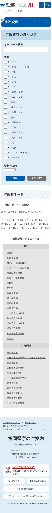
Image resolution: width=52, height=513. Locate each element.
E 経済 (12, 82)
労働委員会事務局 (15, 323)
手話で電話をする (23, 467)
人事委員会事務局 (15, 313)
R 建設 (12, 147)
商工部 (10, 288)
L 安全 (12, 117)
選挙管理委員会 (14, 328)
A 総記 (12, 62)
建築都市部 (12, 303)
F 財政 (12, 87)
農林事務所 (12, 383)
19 (16, 228)
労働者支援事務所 (15, 368)
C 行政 (12, 72)
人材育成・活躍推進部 (18, 268)
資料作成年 (11, 165)
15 (40, 224)
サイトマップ (30, 423)
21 (29, 228)
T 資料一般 (14, 157)
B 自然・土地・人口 (18, 67)
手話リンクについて (31, 471)
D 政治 (12, 77)
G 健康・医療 (15, 92)
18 (10, 228)
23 (42, 228)
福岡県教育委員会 (15, 333)
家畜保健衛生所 (14, 388)
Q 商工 (12, 142)
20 (23, 228)
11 (15, 224)
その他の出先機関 (15, 403)
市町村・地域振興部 (17, 263)
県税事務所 (12, 352)
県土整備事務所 (14, 398)
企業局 (10, 338)
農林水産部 (12, 293)
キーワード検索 (13, 44)
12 (21, 224)
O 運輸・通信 (15, 132)
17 (4, 228)
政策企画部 (12, 258)
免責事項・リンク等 (11, 429)
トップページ (9, 11)
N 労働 (12, 127)
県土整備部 (12, 298)
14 (34, 224)
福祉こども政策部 (15, 278)
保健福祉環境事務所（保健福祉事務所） (26, 357)
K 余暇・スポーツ (17, 112)
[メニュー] (41, 5)
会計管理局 (12, 308)
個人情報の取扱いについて (14, 426)
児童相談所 (12, 363)
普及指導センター (15, 393)
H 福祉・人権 (15, 97)
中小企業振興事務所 (17, 378)
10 (8, 224)
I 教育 (11, 102)
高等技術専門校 (14, 373)
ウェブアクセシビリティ (35, 429)
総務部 (10, 253)
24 (48, 228)
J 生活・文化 (15, 107)
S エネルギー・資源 (18, 152)
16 (46, 224)
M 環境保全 (14, 122)
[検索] (48, 5)
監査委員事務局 (14, 318)
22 (36, 228)
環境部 (10, 283)
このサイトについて (11, 423)
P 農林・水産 (15, 137)
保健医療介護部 (14, 273)
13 (27, 224)
